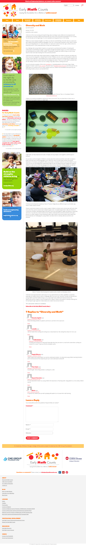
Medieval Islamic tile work (60, 66)
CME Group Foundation (7, 481)
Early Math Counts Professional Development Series (13, 520)
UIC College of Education (7, 483)
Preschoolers (5, 505)
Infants (3, 501)
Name (28, 425)
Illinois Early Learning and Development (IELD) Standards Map (15, 514)
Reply (28, 323)
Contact (77, 5)
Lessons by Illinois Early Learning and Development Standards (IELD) (16, 510)
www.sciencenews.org (51, 95)
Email (28, 429)
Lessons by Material (6, 506)
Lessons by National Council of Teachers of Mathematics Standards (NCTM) (18, 508)
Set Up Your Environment (7, 538)
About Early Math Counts (7, 479)
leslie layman (37, 340)
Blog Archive (4, 495)
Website (28, 433)
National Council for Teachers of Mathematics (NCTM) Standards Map (17, 512)
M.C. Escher (42, 66)
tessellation (48, 64)
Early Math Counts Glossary (8, 530)
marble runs (37, 303)
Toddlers (4, 503)
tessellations (43, 303)
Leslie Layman (31, 303)
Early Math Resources (6, 528)
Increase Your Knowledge (7, 536)
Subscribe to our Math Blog (8, 493)
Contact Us (4, 485)
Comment (29, 406)
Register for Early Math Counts (8, 522)
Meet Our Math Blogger (7, 491)
